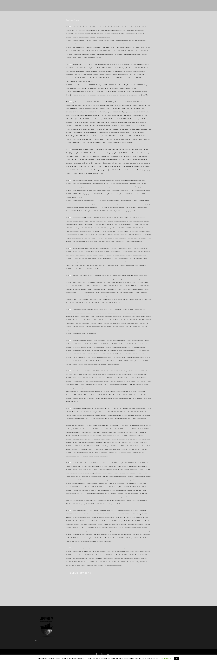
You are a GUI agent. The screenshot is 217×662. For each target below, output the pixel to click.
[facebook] (96, 654)
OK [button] (177, 658)
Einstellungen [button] (166, 658)
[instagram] (102, 654)
